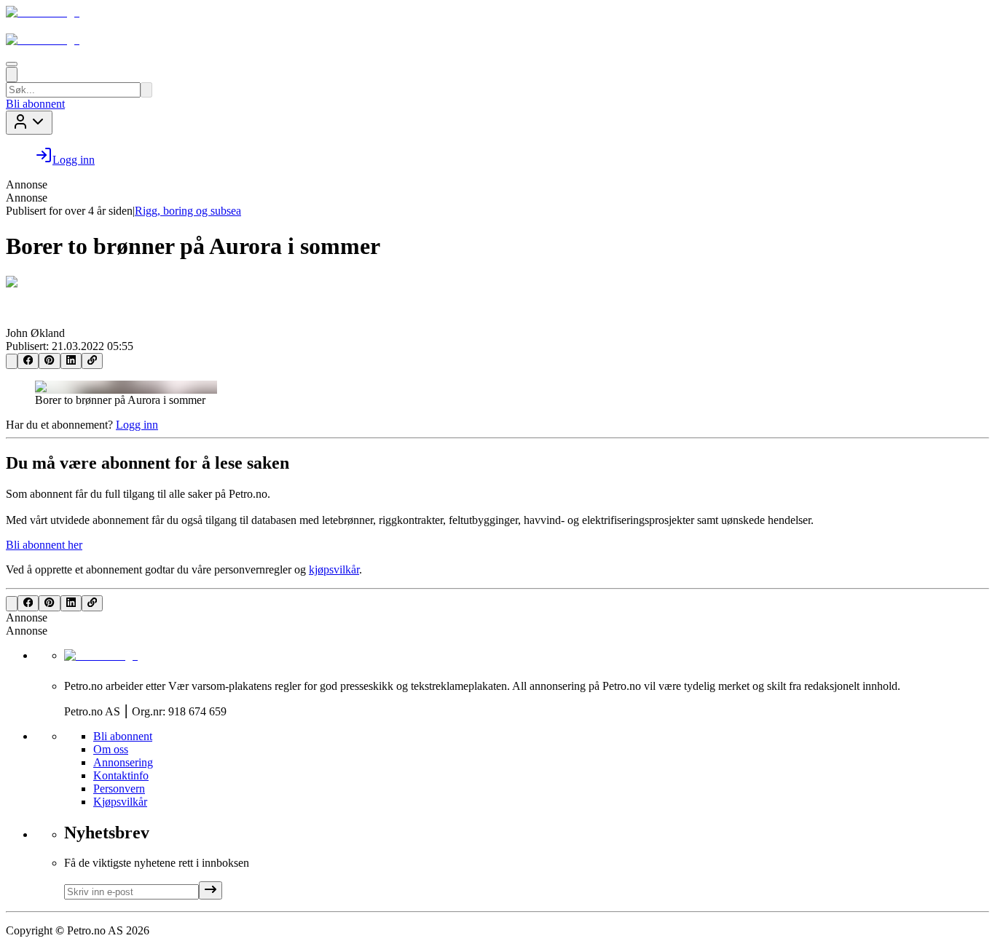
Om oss (110, 749)
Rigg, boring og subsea (188, 211)
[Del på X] (11, 361)
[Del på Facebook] (28, 361)
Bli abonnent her (44, 545)
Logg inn (137, 424)
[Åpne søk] (11, 74)
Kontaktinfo (121, 775)
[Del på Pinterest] (49, 361)
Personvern (119, 788)
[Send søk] (146, 90)
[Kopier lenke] (92, 361)
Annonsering (123, 762)
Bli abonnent (35, 104)
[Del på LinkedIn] (71, 361)
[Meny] (11, 64)
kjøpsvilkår (334, 569)
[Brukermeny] (29, 123)
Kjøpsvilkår (120, 801)
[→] (210, 890)
